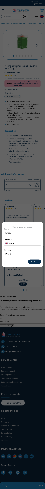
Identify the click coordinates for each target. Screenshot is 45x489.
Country (7, 229)
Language (7, 239)
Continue (34, 262)
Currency (7, 250)
